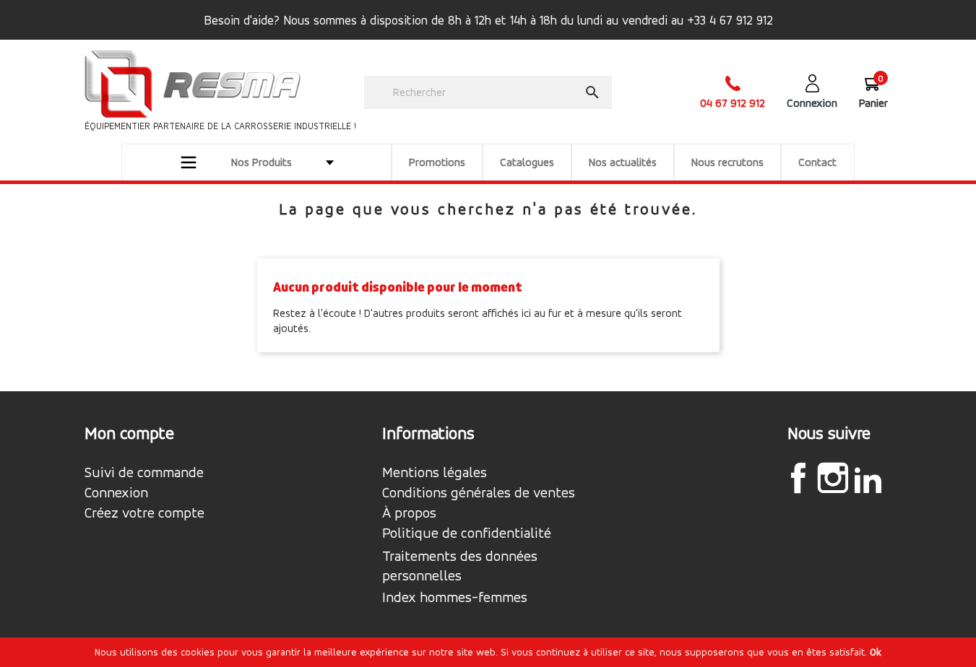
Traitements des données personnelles (459, 566)
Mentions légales (434, 473)
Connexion (116, 493)
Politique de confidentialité (466, 533)
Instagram (833, 478)
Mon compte (129, 433)
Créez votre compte (144, 513)
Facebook (798, 478)
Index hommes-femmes (454, 597)
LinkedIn (867, 480)
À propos (409, 513)
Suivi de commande (144, 473)
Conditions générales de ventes (478, 493)
